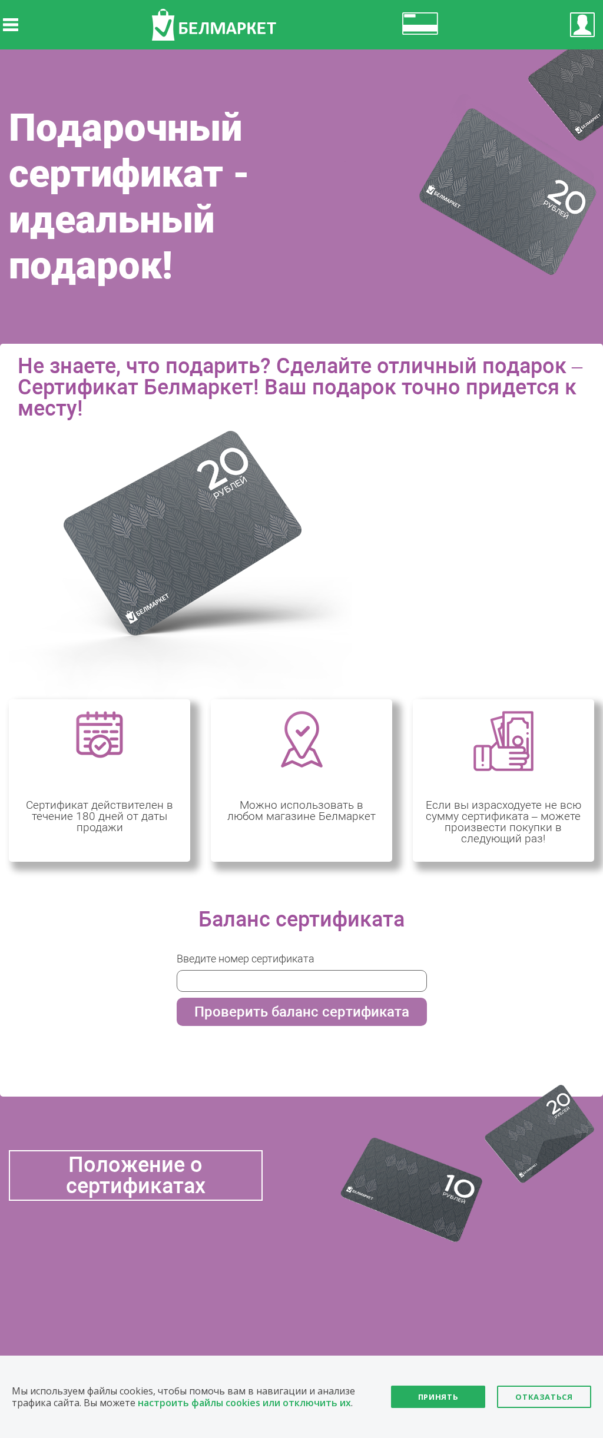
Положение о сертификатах (136, 1175)
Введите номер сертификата (245, 958)
